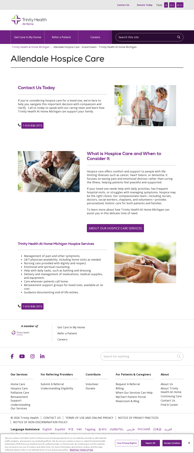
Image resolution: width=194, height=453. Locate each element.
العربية (168, 429)
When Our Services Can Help (134, 392)
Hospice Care (19, 388)
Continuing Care (171, 396)
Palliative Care (20, 392)
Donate (90, 388)
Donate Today (144, 4)
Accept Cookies (172, 443)
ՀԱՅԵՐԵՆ (117, 429)
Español (60, 429)
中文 (71, 429)
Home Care (18, 384)
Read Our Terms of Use (81, 449)
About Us (167, 384)
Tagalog (90, 429)
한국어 (103, 429)
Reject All (150, 443)
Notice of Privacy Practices (138, 418)
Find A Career (169, 404)
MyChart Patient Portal (131, 397)
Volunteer (92, 384)
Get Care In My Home (27, 37)
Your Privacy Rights (127, 443)
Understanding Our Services (20, 406)
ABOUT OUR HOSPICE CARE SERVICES (115, 228)
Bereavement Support (19, 398)
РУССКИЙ (144, 429)
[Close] (189, 443)
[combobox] (149, 37)
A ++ (179, 5)
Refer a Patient (61, 37)
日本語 (157, 429)
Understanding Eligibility (57, 388)
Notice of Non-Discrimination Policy (40, 422)
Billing (120, 388)
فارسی (131, 429)
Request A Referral (128, 384)
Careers (95, 37)
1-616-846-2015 (32, 125)
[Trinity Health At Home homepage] (29, 25)
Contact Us (123, 4)
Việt (79, 429)
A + (172, 5)
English (47, 429)
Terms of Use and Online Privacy (89, 418)
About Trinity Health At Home (171, 390)
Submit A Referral (52, 384)
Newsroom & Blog (127, 401)
